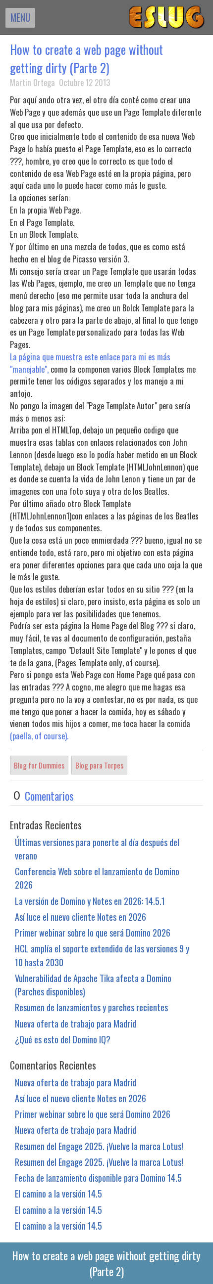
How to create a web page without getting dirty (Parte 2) (86, 58)
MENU (20, 17)
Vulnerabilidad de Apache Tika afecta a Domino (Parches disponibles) (93, 984)
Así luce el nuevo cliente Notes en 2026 (80, 916)
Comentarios (49, 796)
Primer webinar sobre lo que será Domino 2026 (92, 932)
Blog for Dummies (39, 765)
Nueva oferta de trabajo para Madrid (75, 1023)
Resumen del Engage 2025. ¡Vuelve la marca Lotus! (99, 1146)
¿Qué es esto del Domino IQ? (62, 1039)
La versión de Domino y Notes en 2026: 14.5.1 (90, 900)
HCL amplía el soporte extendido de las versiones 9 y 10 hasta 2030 (102, 955)
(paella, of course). (39, 735)
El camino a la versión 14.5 (58, 1193)
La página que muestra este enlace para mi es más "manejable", (90, 362)
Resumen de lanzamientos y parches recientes (91, 1007)
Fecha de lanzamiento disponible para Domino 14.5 (98, 1177)
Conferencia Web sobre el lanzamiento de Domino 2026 (97, 877)
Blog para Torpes (99, 765)
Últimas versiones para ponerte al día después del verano (97, 848)
